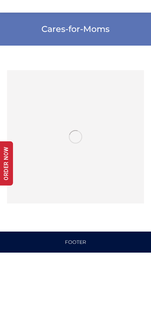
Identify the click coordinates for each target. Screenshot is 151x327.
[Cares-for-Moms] (75, 136)
